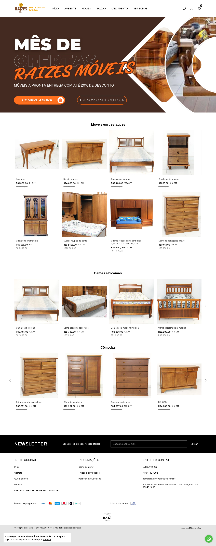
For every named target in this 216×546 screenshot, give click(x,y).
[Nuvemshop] (191, 528)
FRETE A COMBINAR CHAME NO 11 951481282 (36, 490)
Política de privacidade (89, 478)
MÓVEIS (86, 8)
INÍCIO (55, 8)
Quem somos (21, 478)
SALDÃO (101, 8)
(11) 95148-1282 (150, 473)
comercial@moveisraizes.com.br (159, 478)
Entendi (47, 539)
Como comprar (85, 467)
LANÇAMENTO (120, 8)
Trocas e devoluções (89, 473)
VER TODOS (140, 8)
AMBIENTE (70, 8)
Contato (18, 473)
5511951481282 (150, 467)
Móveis (18, 484)
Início (17, 467)
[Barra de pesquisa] (184, 9)
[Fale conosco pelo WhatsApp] (209, 539)
